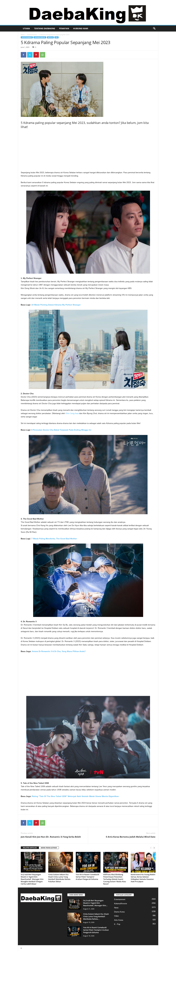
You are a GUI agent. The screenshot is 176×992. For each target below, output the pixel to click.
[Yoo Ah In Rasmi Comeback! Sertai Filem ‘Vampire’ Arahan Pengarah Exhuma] (88, 862)
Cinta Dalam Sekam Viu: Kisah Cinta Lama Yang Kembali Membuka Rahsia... (96, 916)
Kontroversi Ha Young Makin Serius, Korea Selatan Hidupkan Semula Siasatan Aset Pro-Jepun (143, 878)
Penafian (64, 28)
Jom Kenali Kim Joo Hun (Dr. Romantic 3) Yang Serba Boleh (51, 836)
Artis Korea (118, 920)
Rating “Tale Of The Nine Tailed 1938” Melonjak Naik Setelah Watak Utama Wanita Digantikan (75, 796)
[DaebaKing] (88, 12)
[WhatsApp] (42, 55)
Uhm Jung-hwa (72, 413)
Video (116, 916)
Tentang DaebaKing (44, 28)
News (116, 908)
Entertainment (32, 35)
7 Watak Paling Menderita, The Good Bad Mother (54, 538)
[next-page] (154, 847)
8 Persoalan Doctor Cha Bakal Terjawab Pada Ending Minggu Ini (61, 430)
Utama (26, 28)
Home (23, 35)
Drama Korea (119, 912)
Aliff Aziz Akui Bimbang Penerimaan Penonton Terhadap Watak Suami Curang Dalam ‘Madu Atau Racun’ (114, 879)
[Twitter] (30, 55)
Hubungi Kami (80, 28)
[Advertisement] (88, 150)
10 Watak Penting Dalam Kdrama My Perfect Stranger (56, 305)
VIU (56, 37)
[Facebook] (23, 55)
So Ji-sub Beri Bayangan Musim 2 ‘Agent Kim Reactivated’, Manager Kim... (95, 903)
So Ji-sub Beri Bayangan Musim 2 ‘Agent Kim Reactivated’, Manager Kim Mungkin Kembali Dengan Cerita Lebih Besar (32, 879)
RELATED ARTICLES (30, 848)
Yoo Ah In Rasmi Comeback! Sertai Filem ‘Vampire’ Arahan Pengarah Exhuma (87, 876)
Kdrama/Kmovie (40, 37)
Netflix (50, 37)
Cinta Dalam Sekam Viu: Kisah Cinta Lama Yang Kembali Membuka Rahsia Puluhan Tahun (59, 878)
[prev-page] (150, 847)
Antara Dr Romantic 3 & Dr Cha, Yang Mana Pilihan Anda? (59, 651)
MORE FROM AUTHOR (49, 848)
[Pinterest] (36, 55)
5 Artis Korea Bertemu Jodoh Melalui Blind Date (130, 836)
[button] (154, 28)
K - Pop (117, 924)
